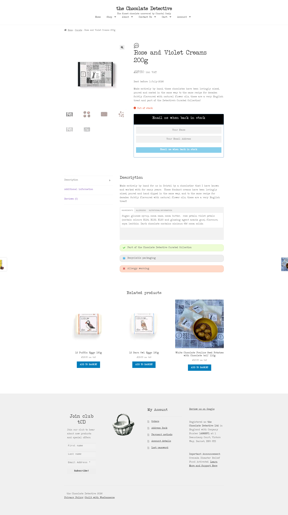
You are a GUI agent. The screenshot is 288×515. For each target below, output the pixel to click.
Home (98, 17)
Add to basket (88, 365)
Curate (78, 30)
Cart (164, 17)
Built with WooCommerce (100, 498)
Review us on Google (201, 409)
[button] (122, 47)
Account (182, 17)
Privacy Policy (73, 498)
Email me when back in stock (178, 149)
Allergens (141, 210)
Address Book (159, 428)
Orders (155, 421)
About (125, 17)
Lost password (159, 448)
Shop (109, 17)
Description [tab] (71, 180)
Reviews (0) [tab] (71, 199)
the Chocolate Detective (144, 9)
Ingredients (127, 210)
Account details (161, 441)
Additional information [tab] (78, 189)
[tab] (127, 210)
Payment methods (161, 435)
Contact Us (145, 17)
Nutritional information (160, 210)
